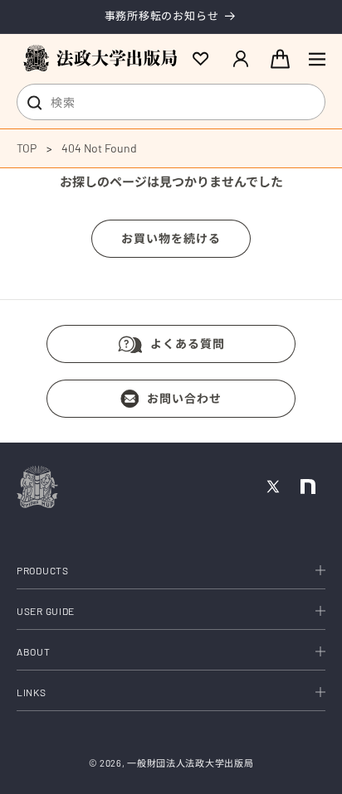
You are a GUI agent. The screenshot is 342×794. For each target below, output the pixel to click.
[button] (317, 59)
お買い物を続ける (171, 238)
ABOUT (34, 651)
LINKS (31, 692)
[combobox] (171, 102)
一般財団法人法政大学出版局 (190, 763)
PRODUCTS (43, 570)
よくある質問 (187, 343)
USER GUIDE (46, 611)
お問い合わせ (184, 398)
